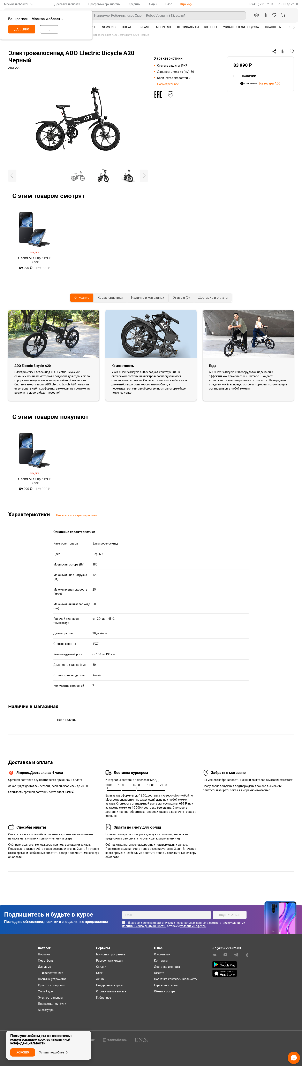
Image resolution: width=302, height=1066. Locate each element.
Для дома (44, 966)
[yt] (225, 954)
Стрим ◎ (186, 4)
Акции (153, 4)
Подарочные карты (109, 985)
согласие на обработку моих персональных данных (172, 922)
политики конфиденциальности (144, 926)
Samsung (109, 27)
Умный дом (45, 991)
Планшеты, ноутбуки (52, 1003)
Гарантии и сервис (166, 985)
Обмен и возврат (165, 991)
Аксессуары (46, 1010)
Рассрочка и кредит (109, 960)
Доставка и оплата (67, 4)
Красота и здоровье (51, 985)
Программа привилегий (104, 4)
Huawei (127, 27)
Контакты (161, 960)
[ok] (246, 954)
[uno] (142, 1040)
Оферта (159, 973)
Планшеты (273, 27)
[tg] (236, 954)
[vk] (214, 954)
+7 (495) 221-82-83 (261, 4)
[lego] (114, 1039)
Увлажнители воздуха (241, 27)
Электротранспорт (50, 997)
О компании (162, 954)
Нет (49, 29)
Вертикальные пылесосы (197, 27)
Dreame (144, 27)
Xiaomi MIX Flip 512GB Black (34, 260)
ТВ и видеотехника (50, 973)
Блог (168, 4)
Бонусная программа (110, 954)
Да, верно (21, 29)
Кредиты (135, 4)
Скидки (101, 966)
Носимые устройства (52, 979)
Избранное (103, 997)
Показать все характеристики (76, 515)
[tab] (81, 298)
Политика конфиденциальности (175, 979)
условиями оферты (193, 926)
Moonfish (163, 27)
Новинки (44, 954)
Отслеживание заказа (111, 991)
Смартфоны (46, 960)
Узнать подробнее (51, 1052)
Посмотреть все (168, 84)
